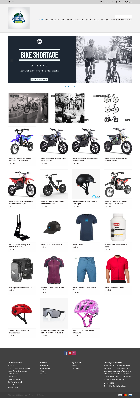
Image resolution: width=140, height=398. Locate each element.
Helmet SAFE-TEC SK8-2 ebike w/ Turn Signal (85, 203)
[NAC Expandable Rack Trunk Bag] (22, 270)
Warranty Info (13, 388)
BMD (13, 2)
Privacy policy (12, 377)
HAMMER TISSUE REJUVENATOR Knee (116, 246)
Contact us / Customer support (19, 368)
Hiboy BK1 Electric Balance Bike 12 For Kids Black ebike (53, 203)
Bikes (63, 20)
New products (45, 368)
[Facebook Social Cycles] (66, 353)
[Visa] (130, 395)
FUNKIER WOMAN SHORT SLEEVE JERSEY (52, 289)
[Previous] (11, 60)
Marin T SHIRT (78, 245)
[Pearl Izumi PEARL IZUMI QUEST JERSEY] (118, 270)
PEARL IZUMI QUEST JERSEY (115, 288)
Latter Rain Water (118, 20)
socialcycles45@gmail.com (116, 386)
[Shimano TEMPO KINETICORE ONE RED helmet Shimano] (22, 313)
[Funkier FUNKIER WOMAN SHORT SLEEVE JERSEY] (54, 270)
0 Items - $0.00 (108, 2)
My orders (75, 368)
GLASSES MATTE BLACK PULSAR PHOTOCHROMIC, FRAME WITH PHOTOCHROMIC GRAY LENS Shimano (52, 332)
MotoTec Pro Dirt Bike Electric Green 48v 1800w (116, 160)
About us (11, 366)
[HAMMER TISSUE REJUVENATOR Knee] (118, 227)
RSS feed (43, 374)
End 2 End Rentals (52, 20)
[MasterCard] (125, 395)
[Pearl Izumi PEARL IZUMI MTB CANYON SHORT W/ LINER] (86, 270)
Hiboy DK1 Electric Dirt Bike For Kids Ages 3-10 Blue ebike (20, 160)
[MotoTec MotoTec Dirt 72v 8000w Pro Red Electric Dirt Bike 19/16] (22, 184)
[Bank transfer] (120, 395)
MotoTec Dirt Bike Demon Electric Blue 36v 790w (53, 160)
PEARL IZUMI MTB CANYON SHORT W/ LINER (85, 289)
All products (44, 366)
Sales (129, 20)
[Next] (128, 60)
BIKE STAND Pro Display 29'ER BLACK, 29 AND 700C (19, 246)
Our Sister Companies (15, 382)
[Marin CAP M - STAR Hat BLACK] (54, 227)
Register (75, 366)
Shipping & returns (14, 379)
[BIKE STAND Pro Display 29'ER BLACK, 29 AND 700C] (22, 227)
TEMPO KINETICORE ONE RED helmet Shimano (19, 332)
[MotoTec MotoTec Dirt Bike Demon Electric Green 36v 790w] (86, 141)
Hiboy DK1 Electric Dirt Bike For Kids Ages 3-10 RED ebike (116, 203)
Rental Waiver (13, 374)
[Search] (116, 16)
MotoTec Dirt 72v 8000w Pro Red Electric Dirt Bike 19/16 (21, 203)
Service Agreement (14, 385)
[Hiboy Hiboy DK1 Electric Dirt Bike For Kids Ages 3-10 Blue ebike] (22, 141)
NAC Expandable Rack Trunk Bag (20, 288)
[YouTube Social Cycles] (70, 353)
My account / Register (125, 2)
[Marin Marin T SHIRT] (86, 227)
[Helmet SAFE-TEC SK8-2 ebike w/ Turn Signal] (86, 184)
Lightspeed (40, 395)
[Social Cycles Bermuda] (19, 18)
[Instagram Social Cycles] (74, 353)
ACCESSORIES (79, 20)
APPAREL (70, 20)
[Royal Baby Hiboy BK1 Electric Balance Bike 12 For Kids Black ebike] (54, 184)
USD (9, 2)
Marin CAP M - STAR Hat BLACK (52, 245)
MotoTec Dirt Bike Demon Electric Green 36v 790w (85, 160)
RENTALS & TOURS (92, 20)
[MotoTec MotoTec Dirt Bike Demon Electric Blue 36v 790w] (54, 141)
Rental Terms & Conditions (17, 371)
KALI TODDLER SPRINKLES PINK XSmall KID (83, 332)
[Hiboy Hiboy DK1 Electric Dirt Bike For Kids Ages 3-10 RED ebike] (118, 184)
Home (41, 20)
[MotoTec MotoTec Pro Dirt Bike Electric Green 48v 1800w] (118, 141)
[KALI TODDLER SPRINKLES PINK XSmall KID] (86, 313)
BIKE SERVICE (105, 20)
